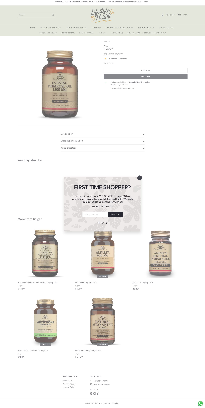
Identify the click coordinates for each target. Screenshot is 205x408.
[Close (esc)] (139, 177)
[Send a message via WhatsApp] (200, 403)
